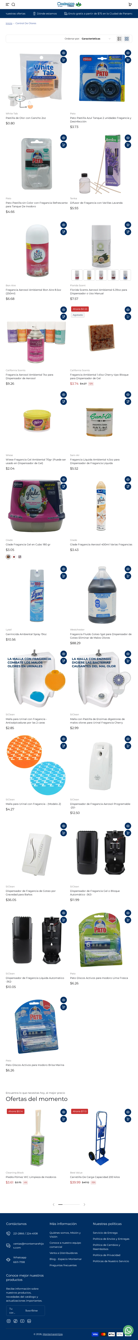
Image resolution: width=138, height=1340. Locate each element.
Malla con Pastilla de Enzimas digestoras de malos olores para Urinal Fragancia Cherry (97, 720)
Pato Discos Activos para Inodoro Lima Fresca (99, 978)
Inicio (9, 23)
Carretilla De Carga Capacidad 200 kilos (95, 1177)
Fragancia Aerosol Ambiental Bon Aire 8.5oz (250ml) (33, 291)
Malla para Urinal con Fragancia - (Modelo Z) (33, 804)
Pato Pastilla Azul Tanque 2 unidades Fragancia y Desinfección (100, 119)
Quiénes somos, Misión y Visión (65, 1234)
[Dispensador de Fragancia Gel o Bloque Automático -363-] (101, 852)
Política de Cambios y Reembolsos (106, 1246)
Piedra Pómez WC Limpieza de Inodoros (31, 1177)
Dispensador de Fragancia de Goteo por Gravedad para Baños (31, 892)
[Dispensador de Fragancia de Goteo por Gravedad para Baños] (37, 852)
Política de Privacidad (106, 1255)
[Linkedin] (29, 1321)
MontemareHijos (53, 1334)
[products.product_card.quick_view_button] (63, 53)
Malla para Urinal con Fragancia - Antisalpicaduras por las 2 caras (26, 720)
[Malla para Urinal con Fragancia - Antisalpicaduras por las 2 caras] (37, 680)
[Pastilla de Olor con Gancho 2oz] (37, 79)
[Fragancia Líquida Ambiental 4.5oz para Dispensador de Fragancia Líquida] (101, 421)
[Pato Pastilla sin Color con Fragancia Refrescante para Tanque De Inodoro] (37, 164)
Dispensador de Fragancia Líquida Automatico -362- (35, 979)
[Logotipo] (69, 4)
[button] (13, 4)
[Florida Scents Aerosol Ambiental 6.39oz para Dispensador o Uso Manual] (101, 251)
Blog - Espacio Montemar (66, 1259)
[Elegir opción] (63, 232)
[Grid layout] (126, 39)
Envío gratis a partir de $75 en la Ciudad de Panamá (69, 13)
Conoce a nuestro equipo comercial (65, 1244)
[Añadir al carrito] (63, 60)
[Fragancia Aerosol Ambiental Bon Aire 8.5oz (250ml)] (37, 251)
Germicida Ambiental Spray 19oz (26, 634)
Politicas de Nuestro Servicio (111, 1261)
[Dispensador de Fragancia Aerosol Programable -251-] (101, 765)
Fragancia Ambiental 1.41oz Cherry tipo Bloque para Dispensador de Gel (99, 376)
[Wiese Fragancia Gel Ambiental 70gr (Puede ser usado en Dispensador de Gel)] (37, 421)
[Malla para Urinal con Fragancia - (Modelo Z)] (37, 765)
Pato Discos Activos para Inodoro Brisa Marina (35, 1065)
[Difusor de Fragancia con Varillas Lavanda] (101, 164)
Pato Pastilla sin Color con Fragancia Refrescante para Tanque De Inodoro (37, 204)
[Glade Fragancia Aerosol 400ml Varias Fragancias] (101, 506)
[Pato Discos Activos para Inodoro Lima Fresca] (101, 939)
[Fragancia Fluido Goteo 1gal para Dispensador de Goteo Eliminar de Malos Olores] (101, 595)
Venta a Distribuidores (64, 1253)
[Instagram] (8, 1321)
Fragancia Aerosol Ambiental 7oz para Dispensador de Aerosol (29, 376)
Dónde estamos (16, 13)
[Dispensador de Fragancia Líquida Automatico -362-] (37, 939)
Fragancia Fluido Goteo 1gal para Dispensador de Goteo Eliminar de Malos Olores (101, 636)
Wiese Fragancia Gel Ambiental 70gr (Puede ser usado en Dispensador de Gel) (36, 461)
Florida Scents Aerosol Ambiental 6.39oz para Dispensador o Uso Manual (98, 291)
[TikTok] (15, 1321)
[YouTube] (22, 1321)
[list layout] (119, 39)
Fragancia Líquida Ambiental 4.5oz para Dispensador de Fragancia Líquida (94, 461)
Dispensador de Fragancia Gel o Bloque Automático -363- (95, 892)
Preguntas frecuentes (63, 1265)
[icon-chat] (128, 1330)
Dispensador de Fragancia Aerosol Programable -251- (100, 805)
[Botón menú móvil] (8, 4)
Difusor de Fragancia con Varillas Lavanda (96, 202)
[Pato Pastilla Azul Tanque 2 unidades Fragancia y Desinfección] (101, 79)
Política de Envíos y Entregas (111, 1238)
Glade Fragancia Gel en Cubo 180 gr (28, 544)
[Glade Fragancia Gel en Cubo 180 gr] (37, 506)
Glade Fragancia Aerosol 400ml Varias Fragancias (101, 544)
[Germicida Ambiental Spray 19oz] (37, 595)
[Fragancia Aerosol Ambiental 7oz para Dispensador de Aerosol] (37, 336)
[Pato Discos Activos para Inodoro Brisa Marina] (37, 1026)
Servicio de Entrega (105, 1232)
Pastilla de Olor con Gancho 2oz (26, 118)
